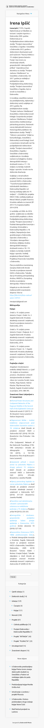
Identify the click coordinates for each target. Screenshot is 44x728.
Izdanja (14, 601)
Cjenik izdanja (17, 592)
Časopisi (17, 606)
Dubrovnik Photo (26, 722)
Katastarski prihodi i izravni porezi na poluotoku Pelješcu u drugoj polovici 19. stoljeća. (22, 464)
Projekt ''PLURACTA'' (21, 641)
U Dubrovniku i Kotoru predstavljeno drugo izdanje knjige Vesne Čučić (22, 701)
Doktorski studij (18, 596)
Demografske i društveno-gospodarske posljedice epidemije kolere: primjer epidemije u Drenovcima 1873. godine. (22, 520)
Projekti (14, 620)
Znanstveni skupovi (19, 650)
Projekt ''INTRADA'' (21, 636)
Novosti (15, 615)
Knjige (16, 610)
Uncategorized (17, 646)
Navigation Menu (23, 13)
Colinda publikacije (21, 624)
